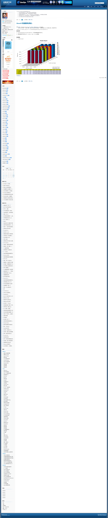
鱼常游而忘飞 (6, 374)
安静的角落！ (6, 416)
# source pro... (6, 335)
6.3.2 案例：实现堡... (7, 308)
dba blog (5, 376)
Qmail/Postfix (5, 154)
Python (4, 134)
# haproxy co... (6, 230)
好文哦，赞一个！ (7, 319)
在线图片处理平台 (7, 459)
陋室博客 (5, 428)
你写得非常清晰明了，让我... (8, 216)
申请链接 (4, 505)
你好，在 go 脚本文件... (8, 287)
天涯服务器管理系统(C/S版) (8, 456)
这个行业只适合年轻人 (7, 207)
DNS (3, 113)
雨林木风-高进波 (6, 402)
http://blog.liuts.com (8, 20)
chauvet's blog (6, 360)
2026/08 (4, 490)
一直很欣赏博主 (6, 248)
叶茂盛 (5, 432)
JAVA (3, 129)
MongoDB (4, 109)
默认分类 (4, 88)
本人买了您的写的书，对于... (8, 296)
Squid (4, 122)
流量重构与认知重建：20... (8, 189)
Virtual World (6, 436)
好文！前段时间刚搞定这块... (8, 338)
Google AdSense (7, 479)
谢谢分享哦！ (6, 315)
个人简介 (4, 11)
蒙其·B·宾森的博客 (7, 353)
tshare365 (5, 447)
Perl (3, 138)
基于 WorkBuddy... (7, 185)
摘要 (29, 19)
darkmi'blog (6, 423)
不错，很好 (6, 239)
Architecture (5, 95)
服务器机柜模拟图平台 (7, 460)
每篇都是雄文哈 (6, 274)
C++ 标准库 (6, 468)
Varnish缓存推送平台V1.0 (8, 463)
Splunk (4, 150)
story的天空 (6, 398)
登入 (3, 502)
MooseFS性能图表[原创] (24, 23)
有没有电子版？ (6, 337)
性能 (105, 77)
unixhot (5, 380)
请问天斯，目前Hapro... (8, 306)
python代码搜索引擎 (7, 476)
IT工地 (5, 392)
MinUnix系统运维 (7, 361)
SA (3, 97)
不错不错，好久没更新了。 (8, 235)
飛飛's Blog (6, 435)
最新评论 (4, 203)
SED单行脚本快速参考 (7, 466)
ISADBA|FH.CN (6, 404)
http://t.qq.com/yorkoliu (8, 21)
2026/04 (4, 497)
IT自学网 (5, 440)
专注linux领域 (6, 418)
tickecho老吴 (6, 397)
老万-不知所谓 (6, 405)
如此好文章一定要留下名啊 (8, 223)
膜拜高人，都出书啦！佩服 (8, 262)
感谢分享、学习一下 (7, 205)
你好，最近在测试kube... (8, 333)
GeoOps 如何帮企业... (7, 192)
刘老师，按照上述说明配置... (8, 331)
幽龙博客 (5, 365)
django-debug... (6, 322)
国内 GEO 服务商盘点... (8, 187)
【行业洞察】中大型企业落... (8, 199)
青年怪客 (5, 430)
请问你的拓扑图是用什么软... (8, 310)
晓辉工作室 (6, 394)
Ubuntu (4, 102)
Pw (4, 433)
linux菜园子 (6, 443)
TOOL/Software (5, 159)
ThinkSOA (5, 391)
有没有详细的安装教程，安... (8, 312)
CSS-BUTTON (6, 480)
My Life (4, 161)
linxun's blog (6, 408)
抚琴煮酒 (5, 383)
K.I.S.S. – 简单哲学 (7, 387)
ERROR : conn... (6, 232)
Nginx (4, 125)
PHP (3, 132)
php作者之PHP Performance (9, 478)
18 (6, 175)
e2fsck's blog (6, 412)
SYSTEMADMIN (6, 415)
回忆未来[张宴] (6, 371)
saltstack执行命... (7, 328)
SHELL (4, 127)
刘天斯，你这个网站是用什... (8, 340)
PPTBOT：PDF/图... (7, 183)
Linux (3, 93)
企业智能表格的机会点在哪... (8, 194)
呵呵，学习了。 (6, 214)
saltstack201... (6, 294)
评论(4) (32, 27)
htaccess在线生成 (7, 472)
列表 (31, 19)
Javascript (4, 143)
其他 (3, 500)
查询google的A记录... (7, 228)
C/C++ (4, 131)
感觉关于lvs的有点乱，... (8, 299)
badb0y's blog (6, 388)
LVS (3, 111)
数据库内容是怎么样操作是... (8, 233)
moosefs (102, 77)
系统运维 (5, 364)
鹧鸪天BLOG (6, 422)
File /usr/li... (6, 258)
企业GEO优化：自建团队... (8, 196)
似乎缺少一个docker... (7, 303)
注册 (3, 504)
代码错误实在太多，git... (8, 217)
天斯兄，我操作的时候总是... (8, 244)
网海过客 (5, 378)
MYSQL (4, 104)
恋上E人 (5, 377)
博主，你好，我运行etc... (8, 260)
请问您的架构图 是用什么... (8, 321)
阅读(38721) (36, 27)
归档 (3, 488)
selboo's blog (6, 384)
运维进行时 (7, 2)
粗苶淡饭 (5, 357)
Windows (4, 100)
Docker (4, 91)
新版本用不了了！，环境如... (8, 271)
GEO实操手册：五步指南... (8, 190)
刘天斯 (19, 27)
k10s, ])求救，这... (7, 219)
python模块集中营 (7, 485)
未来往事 (5, 439)
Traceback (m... (6, 290)
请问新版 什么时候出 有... (8, 249)
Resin (4, 118)
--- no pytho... (6, 251)
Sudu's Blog (6, 419)
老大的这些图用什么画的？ (8, 283)
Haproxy (4, 120)
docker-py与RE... (7, 255)
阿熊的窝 (5, 426)
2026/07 (4, 492)
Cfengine (4, 148)
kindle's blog (6, 411)
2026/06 (4, 494)
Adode (4, 145)
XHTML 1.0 (4, 509)
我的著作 (4, 163)
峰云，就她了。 (6, 442)
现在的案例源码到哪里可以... (8, 253)
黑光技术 (5, 367)
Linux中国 (5, 446)
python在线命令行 (7, 469)
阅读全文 (19, 75)
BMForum (5, 370)
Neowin (5, 514)
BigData (4, 90)
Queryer (5, 395)
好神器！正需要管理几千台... (8, 264)
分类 (3, 86)
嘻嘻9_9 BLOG (6, 354)
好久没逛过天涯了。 (7, 276)
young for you (6, 390)
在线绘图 (5, 482)
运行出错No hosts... (7, 237)
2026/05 (4, 495)
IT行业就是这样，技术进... (8, 210)
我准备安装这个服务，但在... (8, 305)
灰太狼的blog (6, 381)
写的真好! (5, 317)
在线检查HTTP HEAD (7, 473)
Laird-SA (5, 421)
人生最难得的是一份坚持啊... (8, 269)
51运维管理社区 (6, 429)
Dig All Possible (6, 449)
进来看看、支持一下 (7, 285)
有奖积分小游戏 (6, 475)
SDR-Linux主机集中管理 (8, 462)
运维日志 (5, 425)
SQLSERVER (5, 106)
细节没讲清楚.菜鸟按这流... (8, 324)
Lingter (8, 515)
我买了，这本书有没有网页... (8, 226)
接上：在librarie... (7, 326)
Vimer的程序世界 (7, 358)
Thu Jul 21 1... (6, 278)
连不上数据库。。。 (7, 267)
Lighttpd (4, 116)
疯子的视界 (6, 401)
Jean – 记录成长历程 (7, 373)
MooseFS (28, 27)
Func (3, 152)
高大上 (5, 221)
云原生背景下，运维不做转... (8, 212)
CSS (3, 141)
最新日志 (4, 181)
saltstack (4, 136)
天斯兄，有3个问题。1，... (8, 246)
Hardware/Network (6, 157)
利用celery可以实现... (7, 301)
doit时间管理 (6, 483)
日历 (3, 166)
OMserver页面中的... (7, 292)
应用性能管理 (6, 450)
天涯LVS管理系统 (7, 455)
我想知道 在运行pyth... (7, 342)
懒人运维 (5, 385)
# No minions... (6, 242)
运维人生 (5, 409)
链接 (3, 349)
